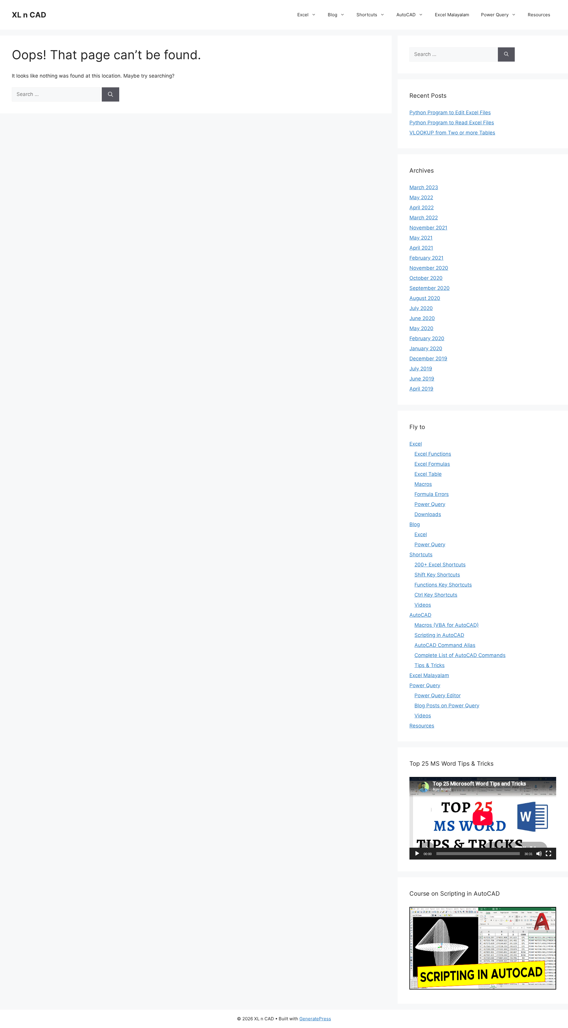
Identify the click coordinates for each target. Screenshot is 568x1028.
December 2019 (428, 359)
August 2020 (424, 298)
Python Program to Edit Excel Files (450, 112)
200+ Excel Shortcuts (440, 565)
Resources (539, 14)
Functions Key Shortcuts (443, 585)
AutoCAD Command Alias (444, 645)
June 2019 (421, 379)
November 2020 (428, 268)
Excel (303, 14)
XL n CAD (29, 14)
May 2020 (421, 328)
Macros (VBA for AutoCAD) (446, 625)
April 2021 (421, 248)
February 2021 (426, 258)
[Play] (417, 854)
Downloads (427, 514)
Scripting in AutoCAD (439, 635)
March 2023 (423, 187)
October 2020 (426, 278)
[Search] (110, 94)
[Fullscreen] (548, 854)
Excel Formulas (432, 464)
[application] (482, 818)
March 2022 (423, 218)
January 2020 (425, 348)
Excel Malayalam (452, 14)
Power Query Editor (437, 695)
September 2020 (429, 288)
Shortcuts (366, 14)
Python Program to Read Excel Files (451, 123)
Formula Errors (431, 494)
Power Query (495, 14)
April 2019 (421, 389)
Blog (332, 14)
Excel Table (428, 474)
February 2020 (426, 338)
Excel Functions (432, 454)
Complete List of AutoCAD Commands (460, 655)
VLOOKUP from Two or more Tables (452, 133)
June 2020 (422, 318)
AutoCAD (406, 14)
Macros (423, 484)
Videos (422, 605)
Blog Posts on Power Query (446, 706)
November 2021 (428, 228)
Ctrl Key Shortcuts (435, 595)
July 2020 (421, 308)
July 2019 (420, 369)
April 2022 (421, 208)
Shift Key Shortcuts (437, 575)
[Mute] (539, 854)
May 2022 (421, 197)
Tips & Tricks (429, 665)
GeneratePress (315, 1018)
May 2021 (421, 238)
